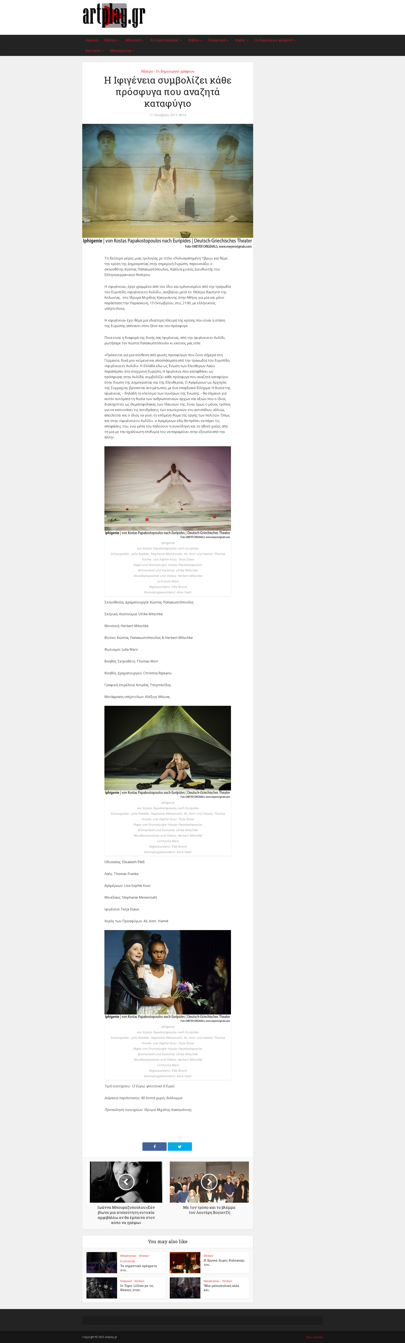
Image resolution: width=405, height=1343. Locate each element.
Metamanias (120, 50)
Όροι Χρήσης (314, 1337)
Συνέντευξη (127, 1261)
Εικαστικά (216, 40)
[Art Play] (114, 15)
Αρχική (91, 40)
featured (126, 1281)
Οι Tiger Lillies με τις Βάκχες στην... (137, 1287)
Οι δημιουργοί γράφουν (274, 40)
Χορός (240, 40)
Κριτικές (93, 50)
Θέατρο (110, 40)
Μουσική (133, 40)
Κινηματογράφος (164, 40)
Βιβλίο (193, 40)
